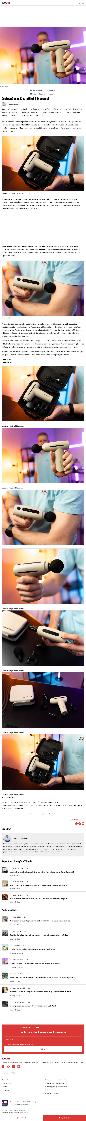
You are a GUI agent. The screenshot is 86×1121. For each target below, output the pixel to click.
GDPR (46, 1090)
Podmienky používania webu (54, 1083)
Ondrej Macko (15, 875)
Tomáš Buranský (14, 104)
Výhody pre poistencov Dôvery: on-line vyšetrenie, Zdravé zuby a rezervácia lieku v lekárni (40, 992)
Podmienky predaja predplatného (56, 1086)
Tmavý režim (6, 1073)
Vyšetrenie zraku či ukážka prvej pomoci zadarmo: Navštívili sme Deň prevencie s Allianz (40, 921)
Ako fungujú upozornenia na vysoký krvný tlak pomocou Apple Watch (33, 1006)
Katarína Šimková (16, 925)
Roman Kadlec (15, 902)
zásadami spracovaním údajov (24, 1044)
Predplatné (5, 1090)
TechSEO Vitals (23, 1112)
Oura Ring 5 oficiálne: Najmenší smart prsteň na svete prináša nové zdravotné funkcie (39, 935)
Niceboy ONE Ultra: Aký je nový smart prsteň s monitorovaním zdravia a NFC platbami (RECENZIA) (43, 978)
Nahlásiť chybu (76, 819)
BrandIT (4, 1086)
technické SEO (7, 1112)
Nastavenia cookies (51, 1094)
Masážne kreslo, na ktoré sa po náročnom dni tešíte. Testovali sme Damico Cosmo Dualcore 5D (42, 872)
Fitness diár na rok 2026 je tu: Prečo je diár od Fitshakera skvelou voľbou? (35, 963)
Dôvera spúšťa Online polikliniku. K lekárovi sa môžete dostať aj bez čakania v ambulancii (40, 885)
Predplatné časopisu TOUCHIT (55, 1080)
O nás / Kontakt (7, 1080)
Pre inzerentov (7, 1083)
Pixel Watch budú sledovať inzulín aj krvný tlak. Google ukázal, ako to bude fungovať (38, 899)
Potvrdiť (43, 1049)
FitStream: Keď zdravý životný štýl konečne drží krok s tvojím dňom (32, 949)
